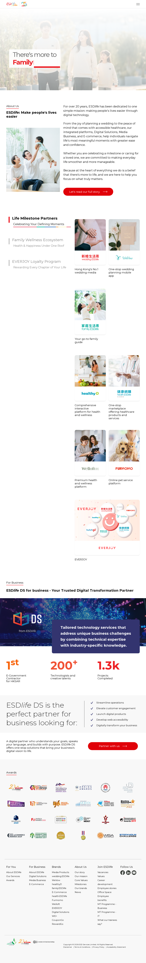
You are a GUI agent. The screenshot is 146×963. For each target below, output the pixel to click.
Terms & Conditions (82, 947)
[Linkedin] (128, 872)
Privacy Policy (98, 947)
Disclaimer (67, 947)
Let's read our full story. (84, 191)
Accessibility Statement (116, 947)
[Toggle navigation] (138, 4)
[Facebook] (122, 872)
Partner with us (109, 746)
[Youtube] (134, 872)
